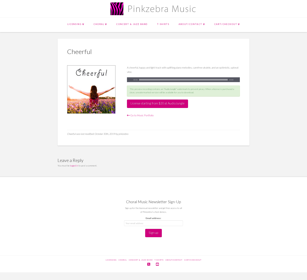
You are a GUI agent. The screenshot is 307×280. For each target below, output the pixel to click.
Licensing (111, 260)
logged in (74, 165)
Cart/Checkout (192, 260)
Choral (123, 260)
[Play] (129, 79)
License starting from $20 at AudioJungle (157, 103)
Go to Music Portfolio (142, 115)
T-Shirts (159, 260)
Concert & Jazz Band (141, 260)
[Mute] (237, 79)
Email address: (153, 218)
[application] (183, 79)
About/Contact (173, 260)
